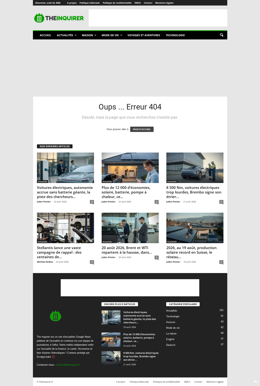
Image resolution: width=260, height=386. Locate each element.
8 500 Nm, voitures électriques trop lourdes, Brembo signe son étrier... (193, 192)
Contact (148, 2)
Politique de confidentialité (117, 2)
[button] (221, 35)
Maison (87, 35)
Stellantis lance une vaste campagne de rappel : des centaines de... (59, 252)
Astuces (170, 322)
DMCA (138, 2)
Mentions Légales (164, 2)
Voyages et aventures (144, 35)
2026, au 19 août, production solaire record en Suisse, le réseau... (191, 252)
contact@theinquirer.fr (68, 364)
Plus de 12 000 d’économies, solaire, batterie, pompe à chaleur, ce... (126, 192)
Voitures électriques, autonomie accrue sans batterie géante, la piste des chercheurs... (65, 192)
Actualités (65, 35)
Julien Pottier (44, 201)
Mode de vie (110, 35)
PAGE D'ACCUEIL (142, 129)
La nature (171, 333)
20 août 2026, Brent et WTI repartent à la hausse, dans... (127, 250)
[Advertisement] (158, 17)
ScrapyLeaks (44, 356)
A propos (72, 2)
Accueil (45, 35)
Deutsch (170, 345)
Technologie (175, 35)
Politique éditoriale (90, 2)
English (170, 339)
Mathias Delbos (45, 261)
